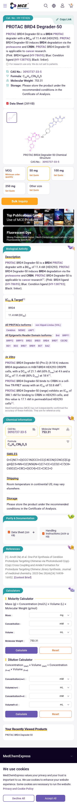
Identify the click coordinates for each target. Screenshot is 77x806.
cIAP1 (31, 330)
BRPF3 (19, 340)
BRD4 (46, 340)
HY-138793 (22, 59)
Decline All (18, 798)
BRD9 (32, 346)
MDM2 (21, 330)
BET (40, 346)
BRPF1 (65, 335)
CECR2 (64, 340)
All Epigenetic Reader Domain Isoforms (28, 335)
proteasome (13, 47)
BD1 (8, 346)
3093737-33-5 (32, 71)
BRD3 (37, 340)
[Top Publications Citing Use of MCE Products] (38, 224)
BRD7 (24, 346)
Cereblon (10, 330)
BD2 (16, 346)
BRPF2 (9, 340)
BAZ (47, 346)
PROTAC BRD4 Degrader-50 (19, 735)
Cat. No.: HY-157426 (18, 18)
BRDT (55, 340)
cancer (30, 51)
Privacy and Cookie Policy (18, 788)
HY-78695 (36, 55)
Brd (57, 335)
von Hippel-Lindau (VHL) (48, 325)
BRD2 (29, 340)
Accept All (50, 798)
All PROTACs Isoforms (18, 324)
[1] (43, 279)
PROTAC (11, 34)
